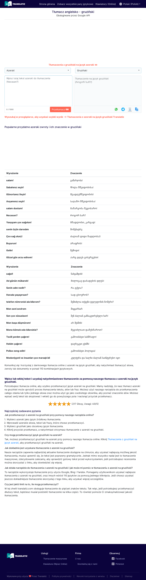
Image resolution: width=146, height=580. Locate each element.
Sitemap (128, 576)
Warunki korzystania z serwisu (91, 576)
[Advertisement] (73, 42)
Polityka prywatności (61, 576)
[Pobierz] (129, 109)
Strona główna (47, 4)
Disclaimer (114, 576)
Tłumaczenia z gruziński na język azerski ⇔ (73, 64)
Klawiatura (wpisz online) (55, 564)
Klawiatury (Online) (106, 4)
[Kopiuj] (136, 109)
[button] (129, 4)
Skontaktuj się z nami (87, 564)
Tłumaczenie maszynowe (57, 558)
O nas (78, 558)
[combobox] (38, 70)
